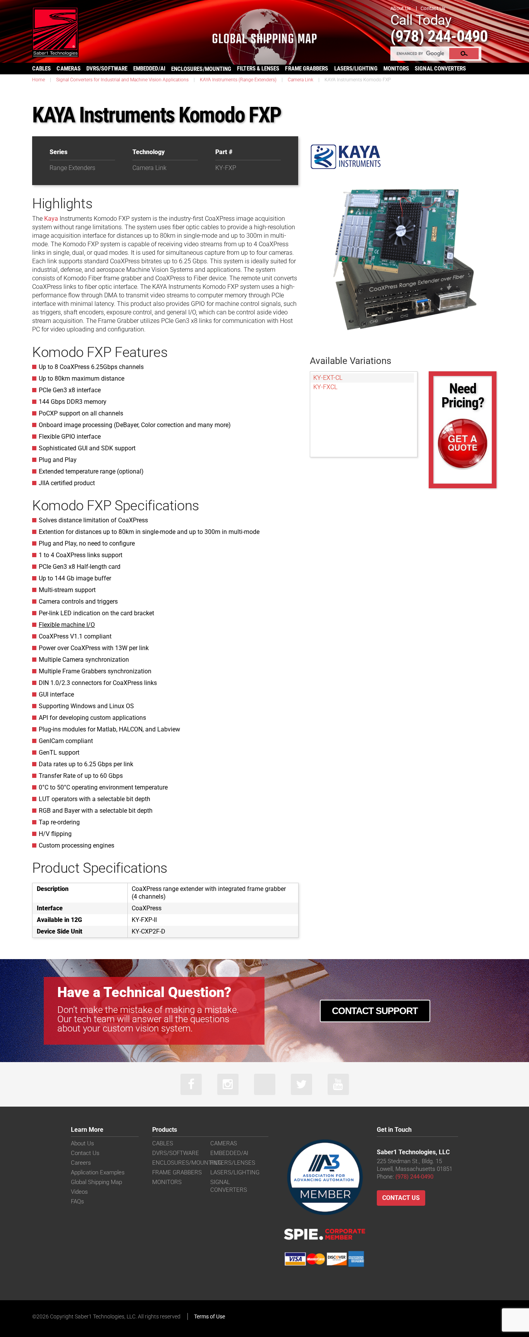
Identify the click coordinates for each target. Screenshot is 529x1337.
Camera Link (300, 79)
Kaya (51, 218)
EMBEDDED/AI (149, 68)
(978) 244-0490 (439, 36)
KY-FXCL (325, 387)
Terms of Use (209, 1316)
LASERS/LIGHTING (356, 68)
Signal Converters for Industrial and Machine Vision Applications (122, 79)
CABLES (41, 68)
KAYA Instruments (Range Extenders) (238, 79)
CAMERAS (69, 68)
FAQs (77, 1201)
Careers (81, 1162)
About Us (400, 8)
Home (38, 79)
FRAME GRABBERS (306, 68)
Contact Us (433, 8)
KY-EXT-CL (327, 377)
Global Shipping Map (96, 1182)
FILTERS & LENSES (258, 68)
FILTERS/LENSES (232, 1162)
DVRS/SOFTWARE (106, 68)
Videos (79, 1191)
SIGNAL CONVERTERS (440, 68)
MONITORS (396, 68)
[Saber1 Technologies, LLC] (55, 31)
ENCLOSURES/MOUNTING (187, 1162)
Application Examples (98, 1172)
